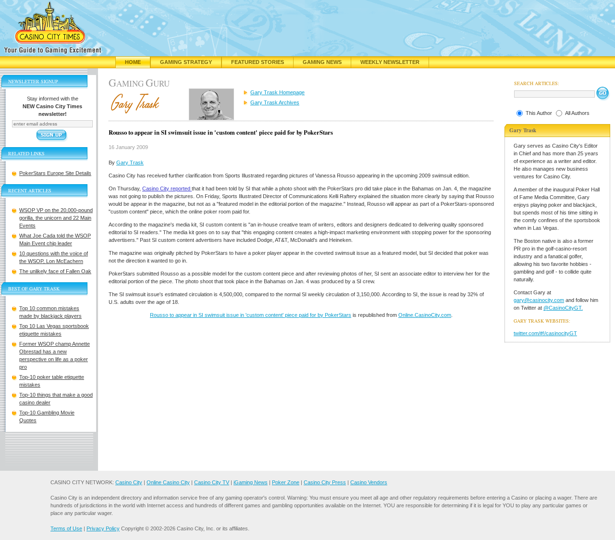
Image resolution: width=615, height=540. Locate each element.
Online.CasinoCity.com (424, 315)
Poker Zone (285, 482)
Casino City (128, 482)
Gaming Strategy (186, 62)
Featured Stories (257, 62)
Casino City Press (325, 482)
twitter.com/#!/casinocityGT (545, 333)
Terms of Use (66, 528)
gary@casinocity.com (539, 300)
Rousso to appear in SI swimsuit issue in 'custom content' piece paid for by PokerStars (250, 315)
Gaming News (322, 62)
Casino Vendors (368, 482)
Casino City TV (211, 482)
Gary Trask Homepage (277, 92)
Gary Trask (130, 162)
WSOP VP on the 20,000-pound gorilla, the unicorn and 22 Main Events (56, 217)
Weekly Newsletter (389, 62)
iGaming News (251, 482)
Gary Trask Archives (274, 102)
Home (133, 62)
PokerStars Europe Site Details (55, 173)
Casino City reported (167, 188)
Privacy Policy (103, 528)
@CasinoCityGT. (563, 308)
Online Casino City (168, 482)
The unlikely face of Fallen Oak (55, 271)
